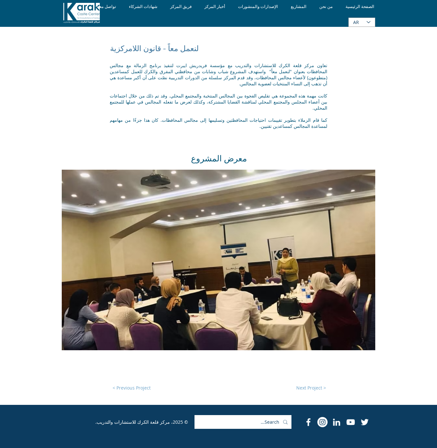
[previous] (73, 263)
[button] (218, 260)
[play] (361, 344)
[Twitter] (365, 422)
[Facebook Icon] (308, 422)
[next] (363, 263)
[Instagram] (322, 422)
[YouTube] (351, 422)
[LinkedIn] (336, 422)
